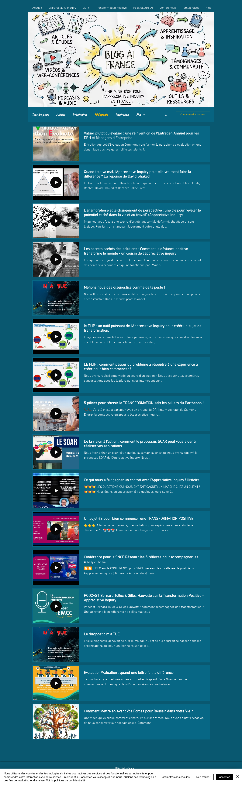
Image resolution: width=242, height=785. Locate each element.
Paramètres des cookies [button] (175, 777)
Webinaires (80, 114)
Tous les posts (40, 114)
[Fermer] (237, 777)
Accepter (224, 777)
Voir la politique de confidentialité (65, 780)
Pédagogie (101, 114)
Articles (60, 114)
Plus (138, 114)
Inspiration (122, 114)
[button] (166, 115)
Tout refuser (203, 777)
